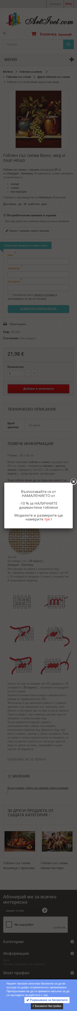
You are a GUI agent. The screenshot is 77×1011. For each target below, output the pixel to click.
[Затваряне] (74, 482)
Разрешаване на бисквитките (48, 1000)
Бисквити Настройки (47, 1006)
